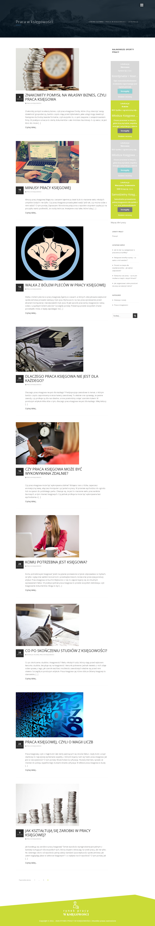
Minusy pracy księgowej (48, 187)
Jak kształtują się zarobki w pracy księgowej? (57, 832)
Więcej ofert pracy (118, 222)
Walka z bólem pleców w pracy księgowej (65, 284)
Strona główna (96, 22)
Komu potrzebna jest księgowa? (56, 562)
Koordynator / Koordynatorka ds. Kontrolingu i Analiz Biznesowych (125, 76)
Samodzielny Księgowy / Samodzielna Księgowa (125, 194)
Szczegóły (125, 91)
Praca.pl (115, 236)
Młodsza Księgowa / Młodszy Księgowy (125, 115)
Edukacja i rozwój (33, 655)
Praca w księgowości (34, 103)
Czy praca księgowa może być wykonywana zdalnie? (53, 471)
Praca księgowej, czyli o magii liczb (59, 741)
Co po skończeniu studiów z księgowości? (66, 650)
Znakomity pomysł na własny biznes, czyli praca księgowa (65, 97)
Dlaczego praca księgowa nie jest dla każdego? (61, 378)
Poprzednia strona (25, 880)
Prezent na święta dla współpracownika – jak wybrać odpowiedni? (122, 268)
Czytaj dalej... (31, 127)
